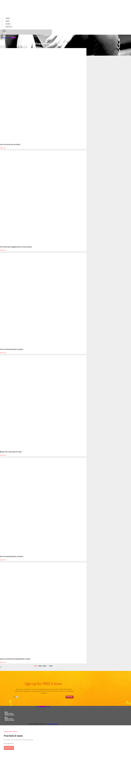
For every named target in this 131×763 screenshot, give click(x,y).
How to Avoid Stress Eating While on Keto (15, 659)
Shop (4, 32)
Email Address (8, 743)
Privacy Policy (9, 714)
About (6, 712)
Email (14, 697)
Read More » (3, 148)
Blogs (4, 33)
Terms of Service (9, 715)
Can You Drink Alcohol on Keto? (11, 349)
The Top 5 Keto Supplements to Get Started (16, 247)
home (4, 30)
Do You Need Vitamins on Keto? (11, 556)
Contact (9, 26)
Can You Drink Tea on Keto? (10, 144)
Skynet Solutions (53, 724)
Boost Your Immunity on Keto (11, 452)
